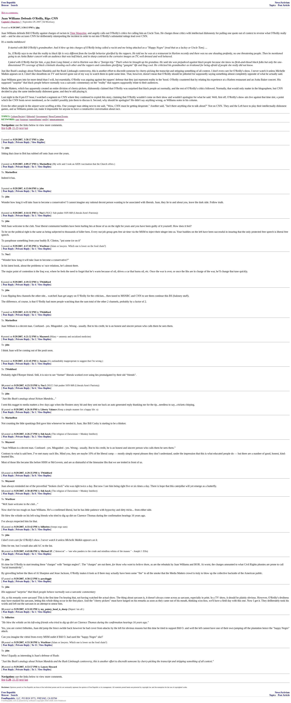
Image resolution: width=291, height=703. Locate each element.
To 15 (34, 645)
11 (2, 409)
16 (2, 551)
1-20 (8, 128)
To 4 (33, 284)
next (21, 128)
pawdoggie (46, 578)
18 (2, 609)
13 (2, 473)
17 (2, 578)
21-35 (15, 128)
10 (2, 385)
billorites (45, 527)
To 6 (33, 388)
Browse (5, 5)
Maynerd (44, 336)
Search (14, 5)
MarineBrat (46, 164)
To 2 (33, 191)
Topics (272, 5)
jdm (42, 139)
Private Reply (23, 142)
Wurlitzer (45, 246)
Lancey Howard (49, 667)
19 (2, 642)
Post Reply (8, 142)
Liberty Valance (49, 409)
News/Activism (282, 2)
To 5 (33, 529)
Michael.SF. (47, 551)
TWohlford (45, 282)
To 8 (33, 475)
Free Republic (8, 2)
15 (2, 527)
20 (2, 667)
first (3, 128)
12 (2, 434)
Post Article (284, 5)
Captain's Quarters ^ (11, 22)
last (26, 128)
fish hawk (46, 434)
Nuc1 (42, 213)
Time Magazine (78, 33)
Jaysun (43, 361)
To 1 (33, 166)
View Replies (37, 142)
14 (2, 491)
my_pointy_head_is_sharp (54, 609)
